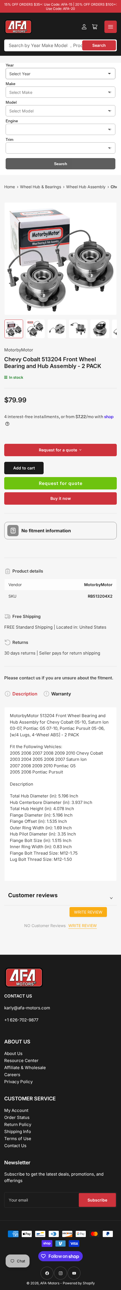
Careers (12, 1074)
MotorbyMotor (18, 350)
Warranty (61, 694)
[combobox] (60, 45)
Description (24, 694)
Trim (10, 139)
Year (10, 65)
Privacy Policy (18, 1081)
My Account (16, 1110)
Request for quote (60, 483)
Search (99, 45)
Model (11, 102)
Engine (12, 121)
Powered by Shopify (79, 1283)
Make (10, 83)
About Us (13, 1053)
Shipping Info (17, 1131)
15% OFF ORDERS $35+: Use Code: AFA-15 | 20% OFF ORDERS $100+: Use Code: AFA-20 (60, 6)
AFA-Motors (49, 1283)
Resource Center (21, 1060)
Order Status (17, 1117)
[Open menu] (110, 27)
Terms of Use (17, 1138)
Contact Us (15, 1145)
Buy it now (60, 498)
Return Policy (17, 1124)
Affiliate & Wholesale (25, 1067)
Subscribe (97, 1200)
